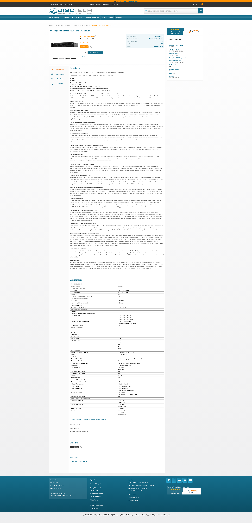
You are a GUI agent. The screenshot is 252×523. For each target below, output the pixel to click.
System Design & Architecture (137, 488)
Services (98, 4)
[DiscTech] (70, 11)
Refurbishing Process (96, 505)
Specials (119, 18)
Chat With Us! (56, 488)
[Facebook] (174, 480)
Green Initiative (94, 503)
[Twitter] (184, 480)
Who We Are (105, 4)
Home (51, 25)
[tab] (58, 69)
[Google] (168, 480)
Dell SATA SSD (133, 1)
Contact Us (53, 480)
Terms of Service (133, 497)
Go (201, 11)
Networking (77, 18)
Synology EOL (83, 25)
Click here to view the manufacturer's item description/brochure (88, 419)
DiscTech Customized (135, 491)
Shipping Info (94, 490)
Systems (66, 18)
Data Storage (54, 18)
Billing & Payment (95, 488)
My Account (132, 495)
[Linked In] (179, 480)
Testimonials (94, 508)
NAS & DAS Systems (71, 25)
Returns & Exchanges (96, 493)
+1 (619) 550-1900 (56, 4)
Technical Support (95, 484)
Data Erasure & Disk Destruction (138, 482)
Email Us (55, 482)
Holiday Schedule (95, 496)
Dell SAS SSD (123, 1)
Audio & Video (107, 18)
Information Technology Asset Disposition (141, 485)
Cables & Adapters (92, 18)
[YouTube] (190, 480)
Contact (67, 4)
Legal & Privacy (133, 500)
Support (92, 4)
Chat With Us (114, 4)
